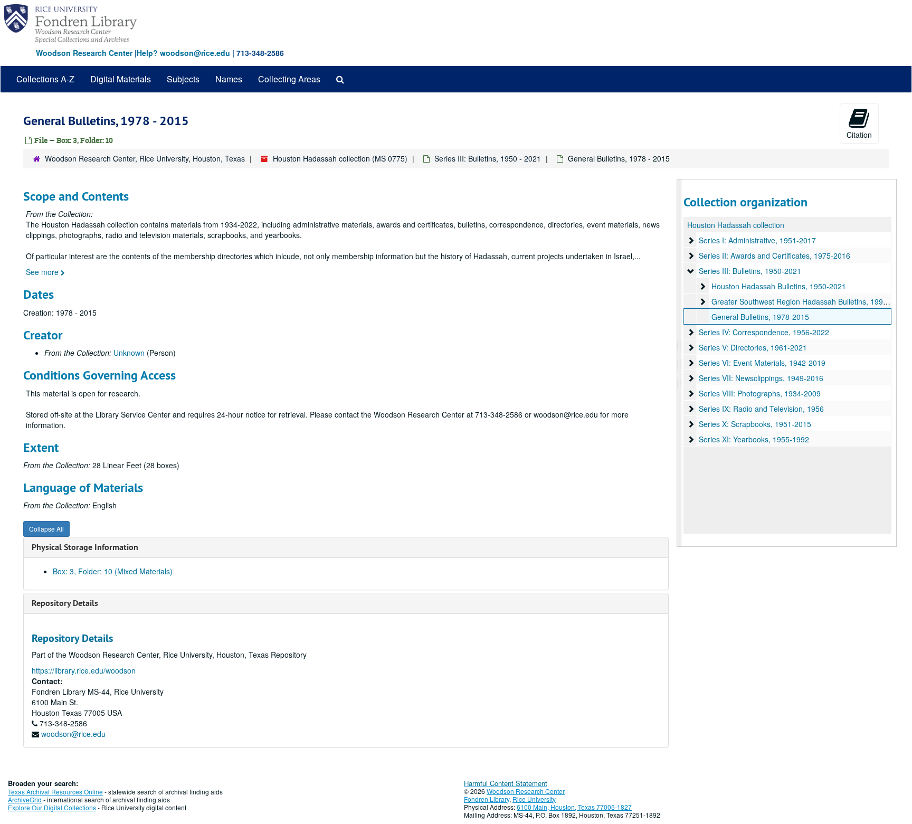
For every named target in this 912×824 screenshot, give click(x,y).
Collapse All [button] (46, 528)
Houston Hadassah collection (735, 225)
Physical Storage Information (85, 547)
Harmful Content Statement (505, 783)
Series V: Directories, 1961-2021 (753, 347)
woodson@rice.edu (73, 733)
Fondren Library (486, 798)
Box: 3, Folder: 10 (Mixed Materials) (113, 571)
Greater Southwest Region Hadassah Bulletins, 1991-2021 (809, 301)
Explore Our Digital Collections (52, 807)
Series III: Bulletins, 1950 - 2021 (487, 158)
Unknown (129, 352)
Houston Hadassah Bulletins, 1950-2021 (778, 286)
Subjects (183, 79)
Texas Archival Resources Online (55, 791)
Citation (859, 134)
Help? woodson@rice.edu (183, 53)
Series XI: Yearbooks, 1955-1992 (754, 439)
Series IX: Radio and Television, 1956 (761, 408)
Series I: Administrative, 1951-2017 (757, 240)
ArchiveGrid (25, 799)
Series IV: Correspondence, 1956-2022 (764, 332)
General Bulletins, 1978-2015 (760, 316)
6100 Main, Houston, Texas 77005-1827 (574, 806)
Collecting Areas (289, 79)
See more (43, 272)
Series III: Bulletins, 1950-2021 (750, 271)
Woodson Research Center (84, 53)
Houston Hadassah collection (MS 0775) (340, 158)
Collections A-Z (45, 79)
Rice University (534, 798)
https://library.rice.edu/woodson (84, 670)
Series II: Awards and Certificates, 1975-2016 (774, 255)
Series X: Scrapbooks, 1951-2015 (755, 424)
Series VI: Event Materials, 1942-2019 (762, 362)
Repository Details (65, 603)
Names (228, 79)
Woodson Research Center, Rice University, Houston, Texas (145, 158)
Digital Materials (120, 79)
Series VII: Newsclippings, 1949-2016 (761, 378)
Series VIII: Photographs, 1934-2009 (760, 393)
